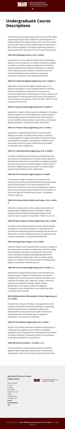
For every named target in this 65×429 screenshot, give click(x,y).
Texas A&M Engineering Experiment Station (35, 422)
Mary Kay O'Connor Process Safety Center (32, 4)
